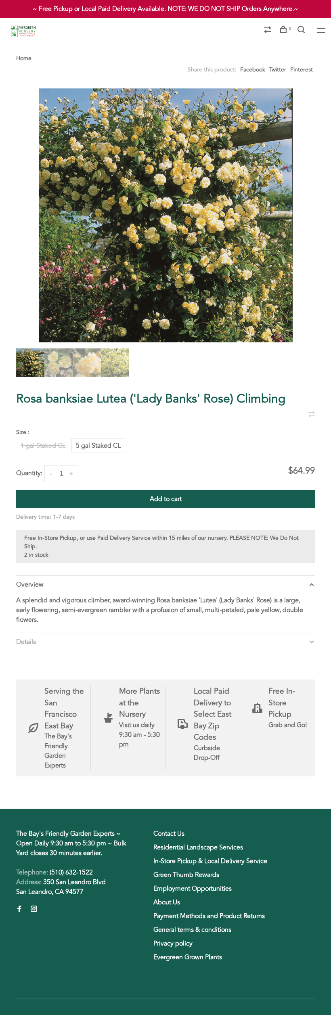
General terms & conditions (192, 930)
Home (23, 58)
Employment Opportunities (192, 888)
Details (26, 642)
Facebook (252, 69)
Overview (30, 584)
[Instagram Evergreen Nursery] (34, 909)
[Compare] (268, 31)
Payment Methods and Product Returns (209, 916)
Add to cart (166, 499)
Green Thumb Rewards (186, 875)
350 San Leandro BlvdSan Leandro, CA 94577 (61, 887)
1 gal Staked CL (43, 446)
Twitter (277, 69)
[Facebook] (19, 909)
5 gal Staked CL (98, 446)
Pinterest (301, 69)
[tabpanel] (165, 215)
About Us (166, 902)
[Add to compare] (311, 415)
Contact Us (168, 834)
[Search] (302, 31)
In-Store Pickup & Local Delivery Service (210, 861)
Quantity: (29, 473)
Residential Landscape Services (198, 847)
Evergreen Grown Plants (187, 957)
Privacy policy (173, 943)
